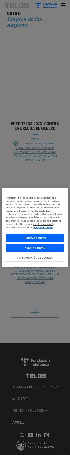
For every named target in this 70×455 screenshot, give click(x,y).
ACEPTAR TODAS (35, 247)
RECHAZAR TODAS (35, 237)
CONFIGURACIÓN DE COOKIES (35, 257)
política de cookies (43, 227)
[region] (35, 227)
